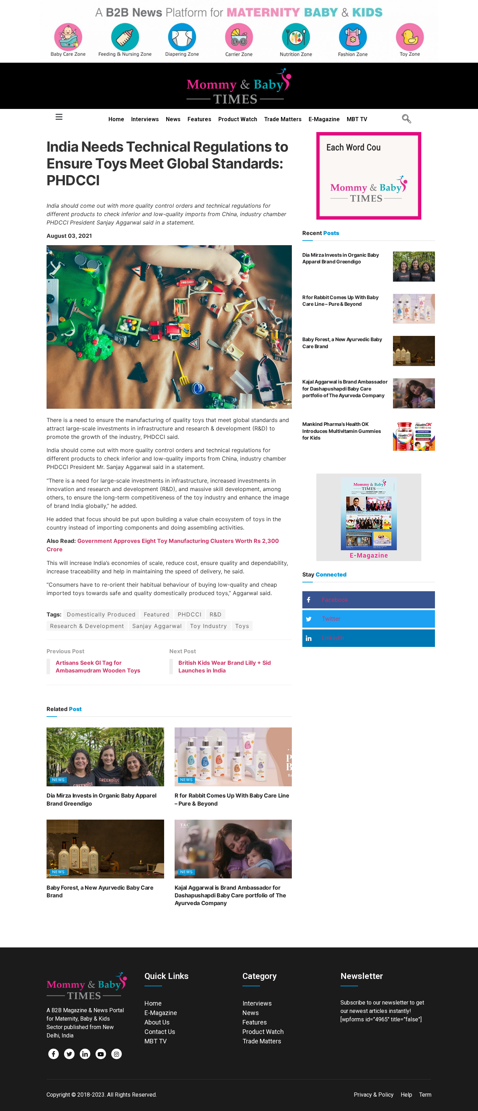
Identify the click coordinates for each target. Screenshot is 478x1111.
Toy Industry (208, 625)
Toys (242, 625)
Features (199, 119)
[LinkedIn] (85, 1054)
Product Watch (237, 119)
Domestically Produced (101, 614)
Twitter (330, 618)
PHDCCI (190, 614)
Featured (157, 614)
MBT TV (357, 119)
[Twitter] (69, 1054)
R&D (216, 614)
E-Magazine (324, 119)
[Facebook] (53, 1054)
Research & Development (87, 625)
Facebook (334, 599)
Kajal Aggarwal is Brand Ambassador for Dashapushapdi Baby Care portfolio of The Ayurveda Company (230, 895)
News (173, 119)
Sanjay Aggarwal (157, 625)
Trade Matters (283, 119)
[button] (59, 117)
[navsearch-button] (404, 119)
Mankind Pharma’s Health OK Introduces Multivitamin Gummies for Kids (341, 431)
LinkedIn (332, 637)
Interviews (145, 119)
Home (116, 119)
